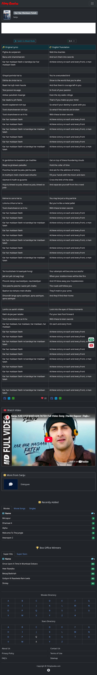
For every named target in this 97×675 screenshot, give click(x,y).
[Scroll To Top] (48, 670)
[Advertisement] (48, 28)
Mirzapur (6, 518)
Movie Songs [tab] (19, 508)
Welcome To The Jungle (12, 533)
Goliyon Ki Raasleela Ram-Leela (16, 578)
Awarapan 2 (7, 537)
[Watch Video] (91, 346)
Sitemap (54, 658)
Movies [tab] (6, 508)
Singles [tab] (32, 508)
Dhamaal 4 (7, 523)
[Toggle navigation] (92, 3)
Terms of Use (56, 653)
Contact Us (55, 648)
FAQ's (4, 658)
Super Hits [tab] (8, 554)
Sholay (5, 583)
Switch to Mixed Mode (26, 41)
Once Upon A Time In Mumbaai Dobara (19, 563)
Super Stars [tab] (22, 554)
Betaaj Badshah (9, 573)
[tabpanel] (48, 525)
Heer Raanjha (8, 568)
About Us (6, 648)
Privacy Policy (8, 653)
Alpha (4, 528)
